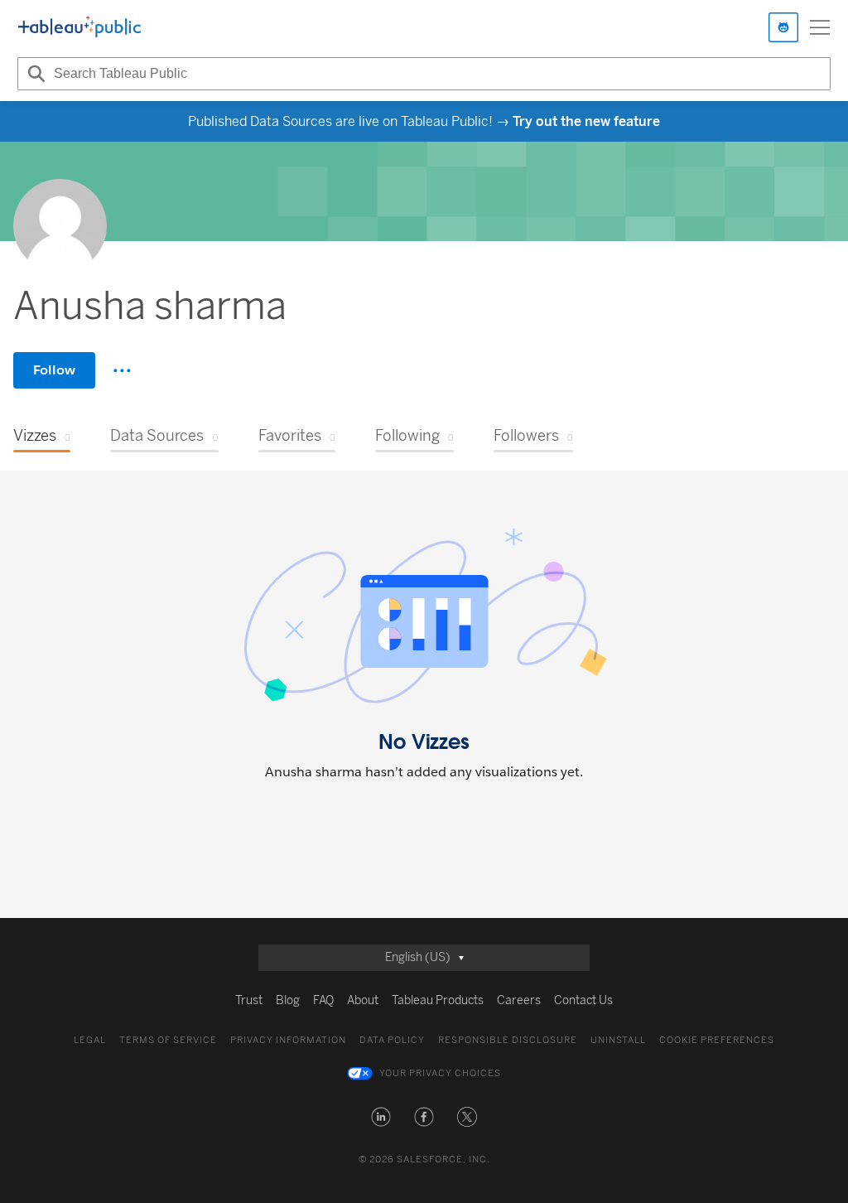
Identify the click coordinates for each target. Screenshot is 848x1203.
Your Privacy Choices (440, 1073)
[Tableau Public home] (79, 27)
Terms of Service (168, 1040)
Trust (249, 1000)
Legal (90, 1040)
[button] (381, 1117)
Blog (288, 1000)
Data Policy (392, 1040)
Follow (54, 370)
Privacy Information (288, 1040)
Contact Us (583, 1000)
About (362, 1000)
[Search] (34, 74)
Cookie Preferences (716, 1040)
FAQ (323, 1000)
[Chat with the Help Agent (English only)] (783, 27)
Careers (519, 1000)
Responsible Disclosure (507, 1040)
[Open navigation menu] (820, 27)
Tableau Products (438, 1000)
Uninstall (618, 1040)
